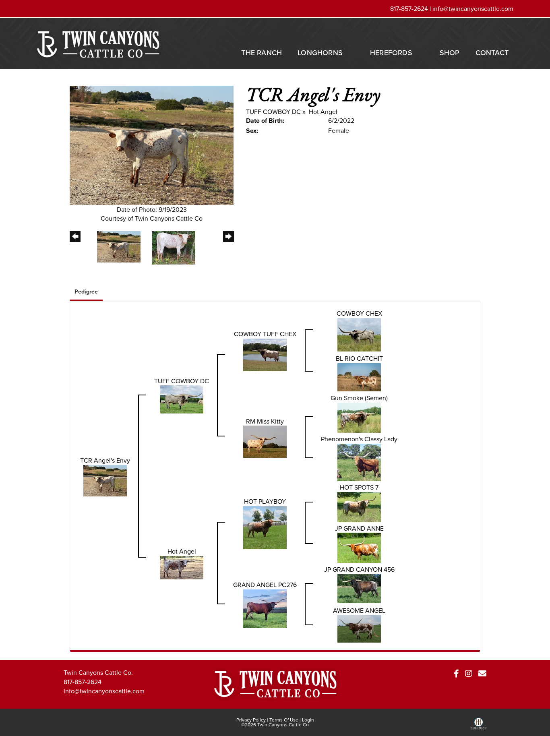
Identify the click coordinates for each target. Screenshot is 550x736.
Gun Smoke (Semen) (359, 397)
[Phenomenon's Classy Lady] (359, 461)
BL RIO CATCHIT (359, 358)
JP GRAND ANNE (359, 528)
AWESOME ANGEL (359, 610)
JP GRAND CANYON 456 (359, 569)
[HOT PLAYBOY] (265, 526)
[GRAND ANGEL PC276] (265, 608)
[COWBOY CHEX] (359, 333)
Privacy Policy (251, 719)
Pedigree (86, 291)
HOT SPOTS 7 (359, 487)
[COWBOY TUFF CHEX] (265, 353)
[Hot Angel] (181, 566)
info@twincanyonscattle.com (472, 8)
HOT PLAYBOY (265, 501)
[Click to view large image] (152, 144)
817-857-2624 (82, 681)
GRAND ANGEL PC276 (265, 584)
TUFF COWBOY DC (273, 111)
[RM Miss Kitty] (265, 440)
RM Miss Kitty (265, 421)
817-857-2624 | (411, 8)
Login (308, 719)
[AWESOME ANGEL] (359, 628)
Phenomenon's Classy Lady (359, 438)
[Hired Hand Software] (478, 726)
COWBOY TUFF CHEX (265, 333)
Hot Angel (323, 111)
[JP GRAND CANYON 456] (359, 587)
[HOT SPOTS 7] (359, 506)
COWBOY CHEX (359, 313)
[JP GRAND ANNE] (359, 547)
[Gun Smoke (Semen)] (359, 416)
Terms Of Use (283, 719)
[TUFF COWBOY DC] (181, 398)
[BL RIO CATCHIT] (359, 376)
